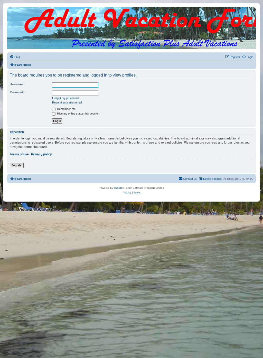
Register (17, 165)
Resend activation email (67, 102)
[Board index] (131, 12)
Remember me (66, 108)
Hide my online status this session (77, 113)
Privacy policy (41, 154)
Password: (17, 92)
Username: (17, 84)
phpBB (118, 187)
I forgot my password (65, 98)
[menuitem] (15, 57)
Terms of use (19, 154)
